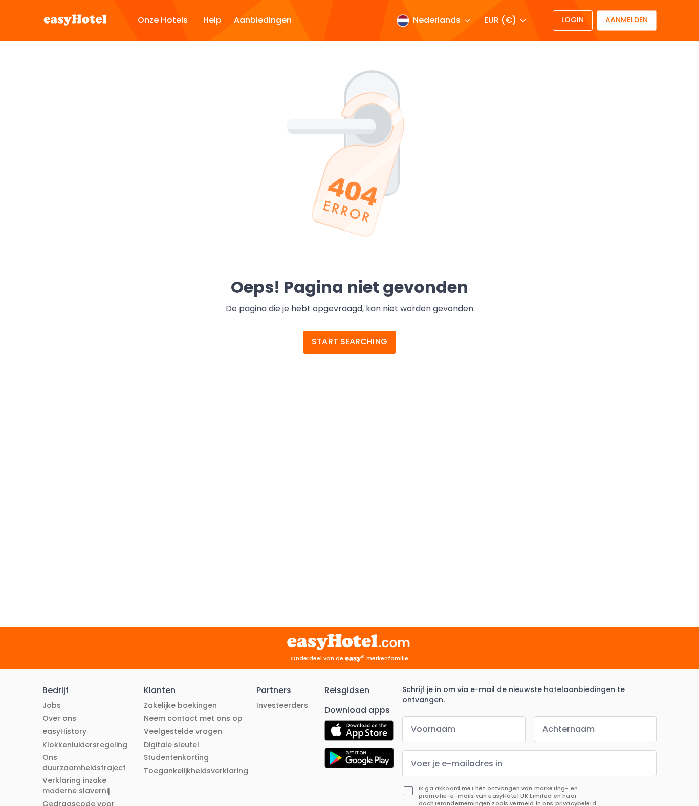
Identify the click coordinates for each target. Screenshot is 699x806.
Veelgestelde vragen (183, 731)
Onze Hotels (163, 20)
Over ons (59, 718)
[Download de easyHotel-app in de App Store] (359, 732)
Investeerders (282, 705)
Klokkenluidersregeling (84, 745)
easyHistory (64, 731)
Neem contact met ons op (193, 718)
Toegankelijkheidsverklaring (196, 771)
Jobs (51, 705)
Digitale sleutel (171, 745)
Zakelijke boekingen (180, 705)
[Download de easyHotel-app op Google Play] (359, 759)
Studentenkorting (176, 758)
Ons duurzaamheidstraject (84, 763)
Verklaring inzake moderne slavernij (76, 786)
